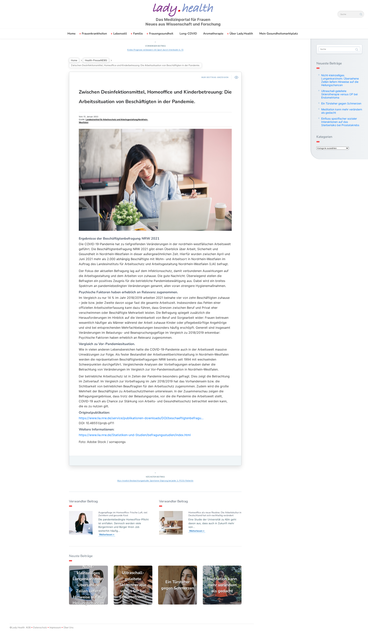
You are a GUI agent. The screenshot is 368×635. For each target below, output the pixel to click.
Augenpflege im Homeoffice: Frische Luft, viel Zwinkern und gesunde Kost (122, 514)
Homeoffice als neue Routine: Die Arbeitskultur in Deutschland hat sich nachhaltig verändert (214, 514)
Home (71, 33)
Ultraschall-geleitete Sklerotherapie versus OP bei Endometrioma (339, 94)
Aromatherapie (213, 33)
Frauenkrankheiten (94, 33)
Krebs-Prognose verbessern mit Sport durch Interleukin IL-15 (155, 49)
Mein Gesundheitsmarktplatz (278, 33)
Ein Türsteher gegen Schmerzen (341, 103)
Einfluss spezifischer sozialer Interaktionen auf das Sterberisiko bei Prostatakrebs (340, 122)
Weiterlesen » (106, 534)
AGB (28, 627)
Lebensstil (120, 33)
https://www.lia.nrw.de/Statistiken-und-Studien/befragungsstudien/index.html (135, 435)
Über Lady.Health (241, 33)
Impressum (55, 627)
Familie (138, 33)
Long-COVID (188, 33)
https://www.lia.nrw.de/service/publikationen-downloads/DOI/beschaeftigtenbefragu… (141, 418)
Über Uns (68, 627)
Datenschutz (40, 627)
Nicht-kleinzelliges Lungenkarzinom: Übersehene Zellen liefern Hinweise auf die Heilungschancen (340, 80)
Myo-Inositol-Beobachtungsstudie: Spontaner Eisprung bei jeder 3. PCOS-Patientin (155, 480)
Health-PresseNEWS (96, 60)
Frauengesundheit (161, 33)
